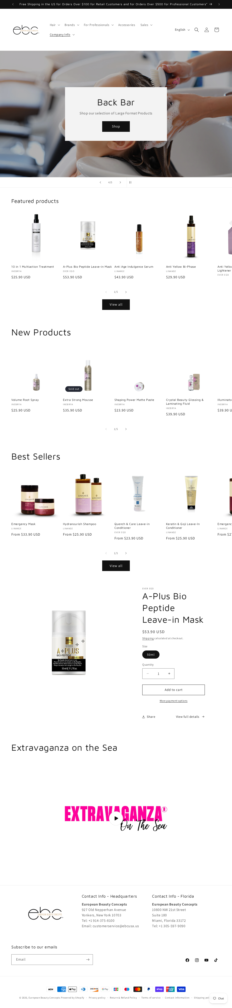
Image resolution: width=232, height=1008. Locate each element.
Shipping (148, 638)
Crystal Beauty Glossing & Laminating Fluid (185, 401)
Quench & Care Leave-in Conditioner (132, 526)
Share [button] (151, 717)
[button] (54, 25)
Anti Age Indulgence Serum (133, 266)
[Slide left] (106, 292)
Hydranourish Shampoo (79, 524)
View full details (187, 717)
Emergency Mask (23, 524)
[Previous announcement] (13, 4)
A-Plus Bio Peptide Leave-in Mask (87, 266)
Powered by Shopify (72, 997)
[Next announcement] (219, 4)
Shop (116, 126)
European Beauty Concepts (44, 997)
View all (116, 304)
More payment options (174, 700)
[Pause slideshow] (132, 182)
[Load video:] (116, 818)
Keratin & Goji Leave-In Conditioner (183, 526)
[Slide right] (126, 292)
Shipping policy (203, 997)
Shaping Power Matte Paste (134, 400)
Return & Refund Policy (123, 997)
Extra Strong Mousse (78, 400)
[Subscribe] (88, 959)
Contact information (177, 997)
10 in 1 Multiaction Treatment (32, 266)
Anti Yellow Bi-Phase (181, 266)
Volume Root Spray (25, 400)
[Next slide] (120, 182)
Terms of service (150, 997)
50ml (151, 655)
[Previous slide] (100, 182)
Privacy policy (97, 997)
